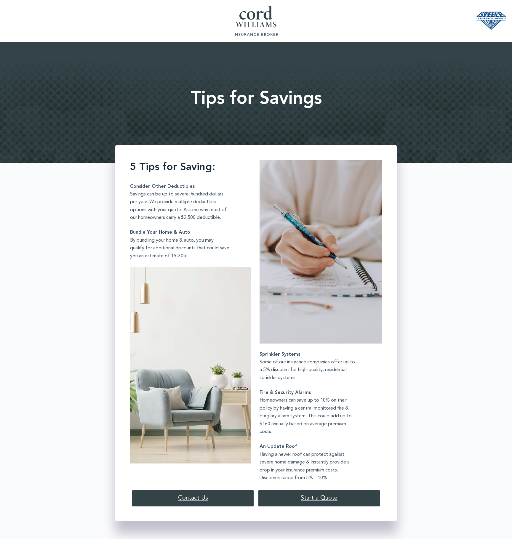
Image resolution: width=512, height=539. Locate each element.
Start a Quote (319, 498)
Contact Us (193, 498)
